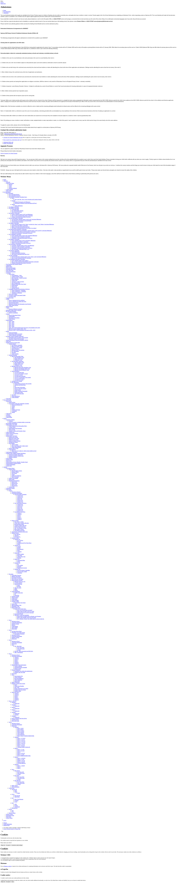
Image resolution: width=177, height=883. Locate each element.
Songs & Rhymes (18, 584)
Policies (7, 314)
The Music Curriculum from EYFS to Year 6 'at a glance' (24, 228)
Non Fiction (14, 473)
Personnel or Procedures (14, 317)
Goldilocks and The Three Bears (24, 543)
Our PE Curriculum (13, 255)
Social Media (12, 443)
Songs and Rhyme (16, 396)
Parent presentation (13, 332)
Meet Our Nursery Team (17, 346)
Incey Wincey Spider (19, 521)
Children (5, 467)
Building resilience (13, 457)
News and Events (7, 399)
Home (4, 10)
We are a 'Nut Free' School (20, 388)
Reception (11, 574)
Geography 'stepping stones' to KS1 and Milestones (23, 245)
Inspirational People (18, 613)
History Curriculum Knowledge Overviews (21, 243)
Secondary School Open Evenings (16, 338)
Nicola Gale (14, 286)
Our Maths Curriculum (14, 207)
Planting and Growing (22, 567)
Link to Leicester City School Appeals (9, 153)
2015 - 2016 (11, 326)
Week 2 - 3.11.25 (21, 739)
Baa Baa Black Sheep (19, 524)
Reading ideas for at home (20, 689)
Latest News (9, 413)
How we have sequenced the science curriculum (22, 215)
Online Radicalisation (16, 447)
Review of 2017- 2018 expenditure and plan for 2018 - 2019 (22, 330)
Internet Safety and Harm (11, 436)
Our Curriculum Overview (14, 195)
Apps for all (14, 789)
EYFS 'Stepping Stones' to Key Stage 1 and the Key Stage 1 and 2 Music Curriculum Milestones (33, 224)
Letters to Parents (18, 666)
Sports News (9, 401)
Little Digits (17, 796)
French (10, 809)
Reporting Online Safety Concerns (13, 310)
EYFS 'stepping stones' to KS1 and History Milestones (23, 240)
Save (13, 881)
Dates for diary (12, 402)
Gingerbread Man (21, 560)
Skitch (15, 791)
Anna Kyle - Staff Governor (18, 281)
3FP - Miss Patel (18, 646)
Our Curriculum (9, 193)
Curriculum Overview (16, 575)
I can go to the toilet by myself (21, 373)
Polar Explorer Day (18, 676)
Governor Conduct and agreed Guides (17, 295)
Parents (4, 418)
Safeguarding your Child (11, 424)
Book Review (15, 483)
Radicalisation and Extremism (15, 428)
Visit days (16, 535)
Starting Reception (13, 355)
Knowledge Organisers (17, 577)
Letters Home (9, 417)
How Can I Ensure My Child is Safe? (20, 445)
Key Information (7, 11)
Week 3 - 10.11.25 (21, 740)
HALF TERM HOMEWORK (24, 755)
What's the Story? (15, 692)
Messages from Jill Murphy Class (21, 370)
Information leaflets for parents (15, 333)
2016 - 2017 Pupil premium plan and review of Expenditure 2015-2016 (24, 327)
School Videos (9, 818)
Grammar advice (15, 719)
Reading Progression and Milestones (22, 202)
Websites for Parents (13, 442)
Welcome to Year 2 (16, 635)
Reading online (17, 691)
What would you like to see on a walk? (25, 611)
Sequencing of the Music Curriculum (20, 225)
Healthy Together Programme (20, 391)
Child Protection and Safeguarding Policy (18, 426)
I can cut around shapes (19, 378)
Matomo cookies (7, 866)
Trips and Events (20, 648)
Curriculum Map (15, 209)
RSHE (7, 331)
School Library (17, 389)
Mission (10, 184)
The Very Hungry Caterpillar (23, 570)
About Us (5, 180)
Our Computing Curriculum (15, 234)
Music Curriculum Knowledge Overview (21, 226)
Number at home (15, 596)
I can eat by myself (18, 375)
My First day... (17, 536)
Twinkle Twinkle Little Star (20, 525)
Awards (19, 650)
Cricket (13, 406)
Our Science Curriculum (14, 213)
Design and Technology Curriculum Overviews (22, 233)
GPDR (7, 299)
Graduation (19, 572)
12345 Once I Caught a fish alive (21, 523)
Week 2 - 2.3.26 (20, 759)
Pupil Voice (8, 816)
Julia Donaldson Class (19, 357)
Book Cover (14, 482)
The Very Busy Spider (22, 571)
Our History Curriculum (14, 239)
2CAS (15, 801)
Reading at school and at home (18, 683)
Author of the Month (13, 478)
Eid (18, 564)
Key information (15, 351)
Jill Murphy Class (18, 360)
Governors (8, 273)
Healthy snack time (18, 592)
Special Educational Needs (15, 315)
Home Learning (15, 520)
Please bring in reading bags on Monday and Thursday (29, 616)
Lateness (11, 421)
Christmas (19, 551)
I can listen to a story (18, 380)
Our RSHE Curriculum (14, 208)
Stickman (19, 566)
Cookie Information (7, 824)
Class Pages (8, 489)
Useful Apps (14, 599)
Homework (14, 638)
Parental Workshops (16, 669)
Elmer (18, 550)
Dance (13, 408)
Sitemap (5, 822)
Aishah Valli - (15, 280)
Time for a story (17, 587)
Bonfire (18, 548)
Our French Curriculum (14, 250)
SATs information (15, 786)
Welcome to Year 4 (16, 655)
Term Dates (8, 398)
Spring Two (19, 499)
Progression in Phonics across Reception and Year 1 (25, 203)
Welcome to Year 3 (16, 641)
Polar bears (19, 555)
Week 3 (18, 752)
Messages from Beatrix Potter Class (22, 368)
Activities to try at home (17, 347)
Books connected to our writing (21, 688)
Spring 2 (19, 516)
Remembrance (20, 549)
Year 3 (10, 640)
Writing (13, 204)
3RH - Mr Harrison (18, 652)
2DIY (15, 804)
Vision (10, 185)
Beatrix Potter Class (18, 358)
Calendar (8, 414)
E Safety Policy (12, 427)
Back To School (15, 477)
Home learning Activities (17, 580)
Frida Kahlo (14, 628)
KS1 (13, 798)
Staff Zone (8, 341)
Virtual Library (12, 469)
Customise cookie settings (17, 845)
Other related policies (13, 305)
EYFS (13, 794)
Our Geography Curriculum (15, 244)
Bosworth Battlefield (18, 678)
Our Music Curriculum (14, 223)
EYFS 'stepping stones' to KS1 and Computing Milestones (24, 235)
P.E (15, 386)
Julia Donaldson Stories (17, 470)
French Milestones (16, 251)
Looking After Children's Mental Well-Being (16, 453)
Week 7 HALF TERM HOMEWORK (25, 735)
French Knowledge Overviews (18, 253)
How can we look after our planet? (24, 610)
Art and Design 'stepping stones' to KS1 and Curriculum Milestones (26, 219)
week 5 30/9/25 (20, 733)
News (13, 645)
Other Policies (12, 319)
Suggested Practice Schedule (20, 667)
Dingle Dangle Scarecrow (20, 526)
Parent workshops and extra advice (19, 718)
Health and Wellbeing (16, 475)
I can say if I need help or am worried (22, 377)
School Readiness (15, 348)
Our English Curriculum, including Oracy (18, 197)
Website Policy (6, 825)
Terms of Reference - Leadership (19, 291)
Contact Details (9, 189)
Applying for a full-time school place (20, 531)
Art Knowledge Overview (17, 221)
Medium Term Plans (16, 576)
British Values (9, 266)
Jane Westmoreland (16, 282)
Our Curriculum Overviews (20, 503)
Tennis (13, 407)
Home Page (3, 3)
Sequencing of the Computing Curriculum (21, 236)
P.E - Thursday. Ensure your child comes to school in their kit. (30, 618)
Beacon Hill (17, 681)
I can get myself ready (19, 372)
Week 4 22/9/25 (20, 732)
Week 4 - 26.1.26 (21, 753)
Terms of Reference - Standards (18, 290)
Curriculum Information (17, 493)
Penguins (19, 557)
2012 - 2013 (11, 322)
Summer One (20, 500)
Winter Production (16, 682)
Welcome (8, 182)
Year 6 (10, 722)
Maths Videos (15, 785)
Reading (13, 200)
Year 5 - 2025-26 (12, 701)
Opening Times (9, 459)
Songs (18, 585)
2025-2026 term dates (19, 393)
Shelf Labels (11, 479)
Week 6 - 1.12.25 (21, 744)
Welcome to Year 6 (16, 723)
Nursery (10, 490)
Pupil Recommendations (14, 480)
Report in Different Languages (15, 309)
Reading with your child (19, 672)
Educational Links (10, 815)
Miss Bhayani (17, 780)
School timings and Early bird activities (22, 383)
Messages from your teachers (18, 350)
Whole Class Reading (19, 686)
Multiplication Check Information (19, 664)
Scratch (16, 805)
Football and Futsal (16, 409)
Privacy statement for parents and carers (17, 301)
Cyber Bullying (12, 449)
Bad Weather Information (11, 423)
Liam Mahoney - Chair (17, 275)
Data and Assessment (10, 268)
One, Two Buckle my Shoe (20, 528)
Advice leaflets (15, 444)
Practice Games (17, 668)
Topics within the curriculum (15, 335)
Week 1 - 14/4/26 (21, 765)
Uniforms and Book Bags (20, 385)
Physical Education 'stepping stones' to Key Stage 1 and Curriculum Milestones (29, 256)
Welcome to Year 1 (16, 621)
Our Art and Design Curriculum (16, 218)
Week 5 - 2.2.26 (20, 754)
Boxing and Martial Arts (17, 404)
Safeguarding (12, 316)
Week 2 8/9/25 (20, 729)
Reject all (3, 845)
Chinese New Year (21, 556)
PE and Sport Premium (11, 311)
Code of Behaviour (10, 432)
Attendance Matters (10, 419)
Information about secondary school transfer (18, 337)
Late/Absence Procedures (11, 452)
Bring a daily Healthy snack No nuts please (26, 617)
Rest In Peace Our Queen (20, 602)
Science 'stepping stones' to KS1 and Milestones (22, 214)
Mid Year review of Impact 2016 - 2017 (17, 329)
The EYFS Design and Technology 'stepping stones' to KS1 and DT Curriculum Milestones (32, 230)
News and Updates (13, 294)
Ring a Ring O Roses (19, 529)
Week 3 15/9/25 (20, 730)
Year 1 (10, 620)
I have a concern (9, 434)
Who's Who (8, 190)
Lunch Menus (9, 458)
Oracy (13, 198)
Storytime (14, 352)
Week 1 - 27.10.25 (21, 738)
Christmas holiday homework (23, 747)
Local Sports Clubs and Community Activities (19, 403)
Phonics (16, 590)
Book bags (16, 595)
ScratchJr (16, 800)
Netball (13, 412)
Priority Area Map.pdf (8, 143)
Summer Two (20, 501)
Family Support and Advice (12, 433)
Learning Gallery (15, 538)
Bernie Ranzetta (15, 279)
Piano (15, 790)
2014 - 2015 (11, 325)
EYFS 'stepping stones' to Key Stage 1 (20, 260)
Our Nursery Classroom (17, 345)
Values (10, 187)
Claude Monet (15, 626)
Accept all (8, 845)
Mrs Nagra (16, 775)
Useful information (16, 591)
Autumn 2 (19, 514)
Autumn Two (20, 496)
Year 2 (10, 630)
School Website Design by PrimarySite (11, 828)
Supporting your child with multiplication (23, 671)
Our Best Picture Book (17, 631)
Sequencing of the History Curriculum (20, 241)
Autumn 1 (19, 513)
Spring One (19, 498)
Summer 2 (19, 519)
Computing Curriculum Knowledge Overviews (22, 238)
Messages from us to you (17, 366)
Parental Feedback (13, 188)
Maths (15, 589)
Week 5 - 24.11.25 (21, 743)
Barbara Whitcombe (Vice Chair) (19, 284)
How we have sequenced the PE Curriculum (21, 258)
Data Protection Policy (14, 302)
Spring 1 (19, 515)
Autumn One (20, 495)
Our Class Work (20, 647)
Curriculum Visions (10, 488)
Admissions (5, 12)
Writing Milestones (18, 205)
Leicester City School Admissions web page (13, 137)
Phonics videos (12, 813)
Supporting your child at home (18, 632)
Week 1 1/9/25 (20, 728)
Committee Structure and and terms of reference (19, 289)
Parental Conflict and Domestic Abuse (17, 431)
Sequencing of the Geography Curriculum (21, 246)
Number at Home (15, 637)
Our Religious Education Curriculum (17, 259)
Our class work (20, 772)
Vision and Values (10, 183)
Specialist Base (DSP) (11, 269)
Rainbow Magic (15, 472)
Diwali (18, 544)
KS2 (13, 803)
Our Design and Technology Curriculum (18, 229)
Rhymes (19, 541)
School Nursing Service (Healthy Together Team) (17, 462)
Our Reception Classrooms (17, 361)
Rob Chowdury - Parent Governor (19, 277)
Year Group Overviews (17, 212)
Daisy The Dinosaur (18, 799)
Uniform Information (10, 464)
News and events (15, 720)
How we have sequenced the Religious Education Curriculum (25, 261)
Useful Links (9, 465)
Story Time (16, 687)
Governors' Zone (9, 297)
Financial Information (10, 271)
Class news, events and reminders (21, 615)
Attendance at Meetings (17, 292)
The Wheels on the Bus (19, 530)
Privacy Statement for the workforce (17, 300)
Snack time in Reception (19, 387)
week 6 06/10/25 (20, 734)
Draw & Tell (17, 795)
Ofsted (7, 307)
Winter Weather (20, 554)
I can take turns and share (19, 376)
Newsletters (8, 416)
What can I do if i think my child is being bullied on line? (24, 450)
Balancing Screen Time (14, 438)
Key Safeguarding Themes (17, 210)
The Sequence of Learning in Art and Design (21, 220)
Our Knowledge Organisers (20, 494)
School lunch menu (18, 392)
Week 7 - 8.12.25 (21, 745)
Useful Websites (15, 397)
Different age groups (13, 437)
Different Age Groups (13, 439)
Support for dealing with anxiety (16, 454)
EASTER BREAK (21, 763)
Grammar (16, 714)
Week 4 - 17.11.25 (21, 742)
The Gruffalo (20, 565)
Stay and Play (17, 534)
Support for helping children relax (16, 455)
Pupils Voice (14, 604)
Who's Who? (12, 274)
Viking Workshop (18, 679)
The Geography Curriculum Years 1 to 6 (20, 249)
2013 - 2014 (11, 324)
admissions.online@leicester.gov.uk (13, 133)
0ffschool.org (14, 808)
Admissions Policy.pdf (8, 142)
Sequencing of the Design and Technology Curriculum (23, 231)
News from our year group (17, 579)
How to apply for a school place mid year (12, 139)
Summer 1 (19, 518)
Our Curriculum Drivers (14, 194)
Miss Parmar (17, 770)
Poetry (15, 684)
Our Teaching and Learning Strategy (14, 264)
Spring (18, 561)
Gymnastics (14, 411)
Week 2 (18, 767)
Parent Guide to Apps (13, 448)
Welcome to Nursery (16, 492)
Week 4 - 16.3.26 (21, 762)
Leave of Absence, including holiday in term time (19, 422)
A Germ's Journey (18, 582)
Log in (2, 2)
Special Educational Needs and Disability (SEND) (17, 340)
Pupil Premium (9, 320)
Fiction (13, 474)
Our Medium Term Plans (19, 511)
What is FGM (12, 429)
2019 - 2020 (11, 321)
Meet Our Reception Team (17, 356)
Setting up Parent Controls (14, 441)
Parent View (8, 460)
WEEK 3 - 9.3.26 (21, 760)
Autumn (19, 546)
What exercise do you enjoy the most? (25, 612)
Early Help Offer (9, 270)
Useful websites (15, 353)
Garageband (17, 806)
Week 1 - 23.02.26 (21, 758)
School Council (9, 814)
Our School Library (10, 468)
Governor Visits (12, 296)
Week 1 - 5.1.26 (20, 749)
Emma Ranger (15, 285)
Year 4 (10, 653)
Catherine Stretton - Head (17, 276)
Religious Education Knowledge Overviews (21, 263)
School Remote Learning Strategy (13, 463)
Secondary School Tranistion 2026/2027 (15, 336)
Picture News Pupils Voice (20, 608)
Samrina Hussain (15, 287)
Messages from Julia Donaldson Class (22, 367)
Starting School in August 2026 (13, 342)
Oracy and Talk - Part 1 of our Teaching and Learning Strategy (28, 199)
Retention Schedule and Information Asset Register (20, 304)
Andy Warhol (15, 627)
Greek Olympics (18, 677)
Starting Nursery (12, 343)
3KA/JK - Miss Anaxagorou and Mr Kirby (23, 651)
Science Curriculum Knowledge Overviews (21, 217)
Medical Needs (9, 306)
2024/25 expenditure (13, 312)
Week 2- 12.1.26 (20, 750)
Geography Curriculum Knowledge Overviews (22, 248)
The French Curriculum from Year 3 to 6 (20, 254)
